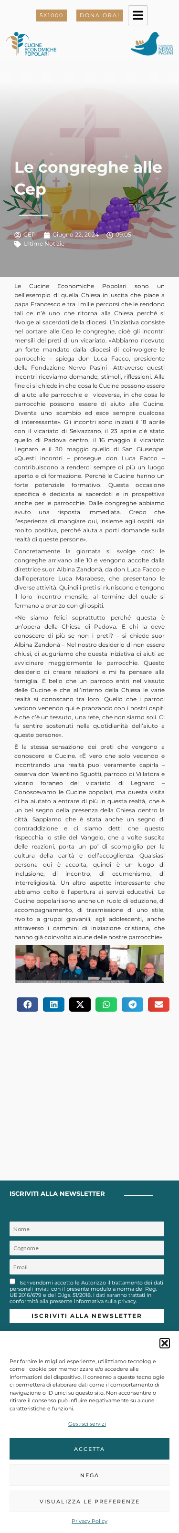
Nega (89, 1475)
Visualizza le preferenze (90, 1501)
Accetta (89, 1449)
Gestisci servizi (87, 1423)
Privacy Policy (89, 1521)
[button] (164, 1343)
